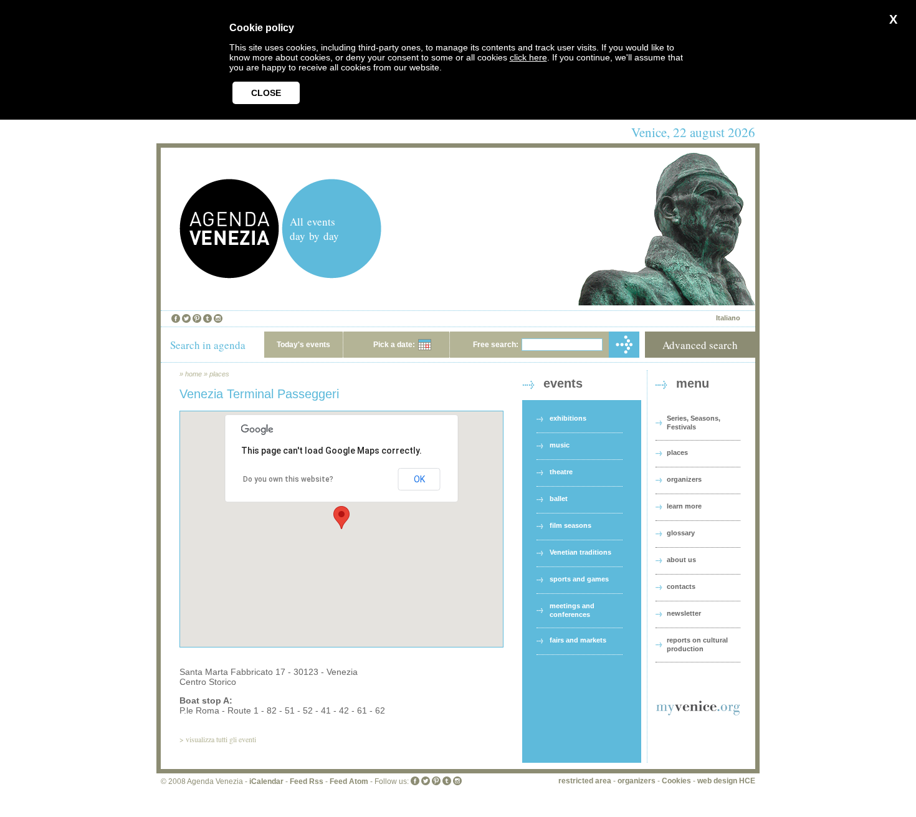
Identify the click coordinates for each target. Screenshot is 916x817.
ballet (559, 498)
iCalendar (266, 781)
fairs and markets (578, 640)
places (219, 374)
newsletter (684, 613)
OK (419, 479)
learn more (684, 506)
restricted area (584, 780)
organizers (684, 479)
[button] (341, 517)
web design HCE (726, 780)
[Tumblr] (207, 318)
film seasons (570, 525)
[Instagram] (218, 318)
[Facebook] (175, 318)
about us (681, 559)
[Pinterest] (197, 318)
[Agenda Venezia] (229, 275)
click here (528, 57)
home (193, 374)
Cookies (676, 780)
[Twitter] (186, 318)
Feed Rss (306, 781)
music (560, 445)
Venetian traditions (580, 552)
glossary (681, 533)
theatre (561, 471)
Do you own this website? (288, 479)
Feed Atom (349, 781)
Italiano (728, 318)
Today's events (303, 344)
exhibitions (568, 418)
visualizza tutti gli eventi (221, 739)
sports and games (579, 579)
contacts (681, 586)
